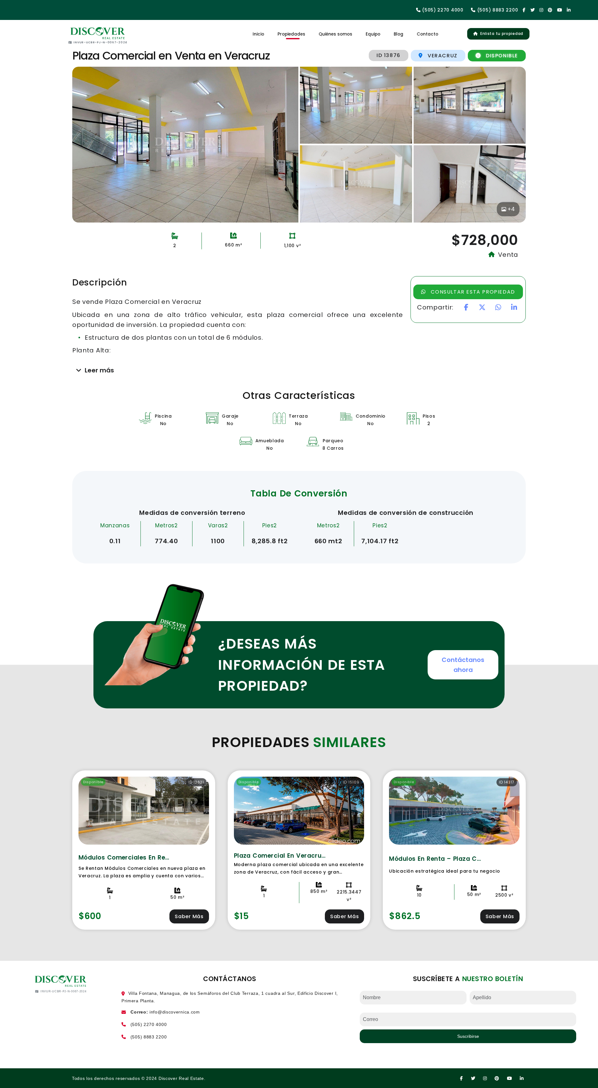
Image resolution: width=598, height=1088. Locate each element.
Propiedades (291, 34)
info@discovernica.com (175, 1011)
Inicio (258, 34)
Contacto (427, 34)
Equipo (373, 34)
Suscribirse (468, 1036)
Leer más (99, 370)
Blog (398, 34)
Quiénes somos (335, 34)
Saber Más (189, 916)
